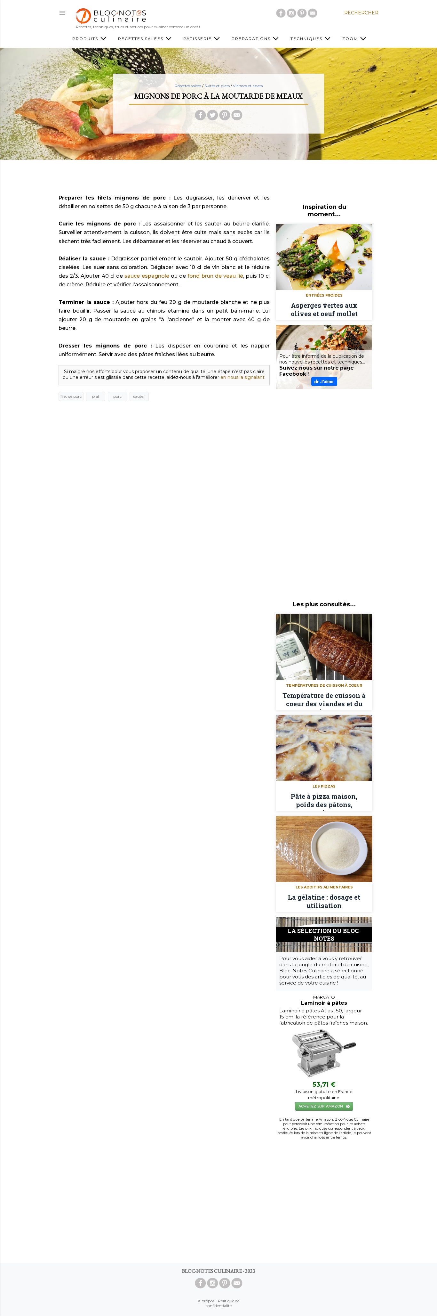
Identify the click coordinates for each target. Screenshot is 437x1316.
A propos (206, 1300)
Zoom (351, 38)
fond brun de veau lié (215, 276)
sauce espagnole (146, 276)
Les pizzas (324, 786)
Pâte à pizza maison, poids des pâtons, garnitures (324, 801)
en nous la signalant (242, 377)
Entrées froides (324, 295)
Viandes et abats (248, 85)
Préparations (252, 38)
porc (117, 396)
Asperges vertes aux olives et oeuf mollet (324, 309)
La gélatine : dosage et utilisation (324, 901)
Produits (86, 38)
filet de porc (71, 396)
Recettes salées (141, 38)
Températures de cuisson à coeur (324, 685)
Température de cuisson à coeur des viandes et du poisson (324, 700)
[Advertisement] (218, 179)
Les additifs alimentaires (324, 887)
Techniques (307, 38)
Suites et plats (217, 85)
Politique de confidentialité (223, 1303)
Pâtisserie (198, 38)
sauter (139, 396)
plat (95, 396)
